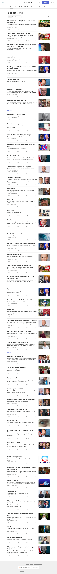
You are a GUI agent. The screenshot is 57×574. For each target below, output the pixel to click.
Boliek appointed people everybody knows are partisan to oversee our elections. (21, 169)
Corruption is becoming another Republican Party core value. (22, 116)
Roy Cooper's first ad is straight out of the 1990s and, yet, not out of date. (22, 334)
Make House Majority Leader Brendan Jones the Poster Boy (21, 468)
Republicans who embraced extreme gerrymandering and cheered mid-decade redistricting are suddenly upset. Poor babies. (21, 483)
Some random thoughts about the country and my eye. (20, 422)
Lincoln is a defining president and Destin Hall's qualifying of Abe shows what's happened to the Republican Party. (21, 280)
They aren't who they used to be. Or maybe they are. (21, 548)
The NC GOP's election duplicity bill (18, 33)
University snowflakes (14, 537)
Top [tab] (13, 16)
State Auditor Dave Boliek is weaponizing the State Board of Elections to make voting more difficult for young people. (21, 323)
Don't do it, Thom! (13, 156)
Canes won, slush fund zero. (16, 367)
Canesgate (10, 309)
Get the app (35, 567)
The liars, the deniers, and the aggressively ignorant (21, 502)
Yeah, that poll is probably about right (19, 135)
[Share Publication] (40, 2)
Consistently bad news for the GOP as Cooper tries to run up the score (22, 45)
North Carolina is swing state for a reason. (17, 136)
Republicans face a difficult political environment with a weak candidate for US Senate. (22, 291)
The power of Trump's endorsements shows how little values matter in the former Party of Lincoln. (21, 391)
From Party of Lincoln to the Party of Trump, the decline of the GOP (21, 277)
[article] (28, 25)
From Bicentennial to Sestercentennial (19, 300)
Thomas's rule (11, 491)
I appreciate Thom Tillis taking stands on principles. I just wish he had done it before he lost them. (21, 551)
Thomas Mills (14, 27)
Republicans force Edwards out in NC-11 (17, 81)
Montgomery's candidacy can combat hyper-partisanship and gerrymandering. (22, 518)
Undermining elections (14, 254)
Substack (22, 571)
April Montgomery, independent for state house (20, 514)
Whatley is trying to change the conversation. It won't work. (21, 59)
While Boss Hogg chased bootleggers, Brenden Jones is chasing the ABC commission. (20, 191)
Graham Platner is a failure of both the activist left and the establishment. (21, 202)
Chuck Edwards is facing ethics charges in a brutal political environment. (21, 434)
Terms (31, 564)
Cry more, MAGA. (12, 480)
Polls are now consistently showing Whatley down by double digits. (21, 246)
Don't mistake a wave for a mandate (18, 234)
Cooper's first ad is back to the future (19, 331)
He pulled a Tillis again (14, 89)
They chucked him (13, 79)
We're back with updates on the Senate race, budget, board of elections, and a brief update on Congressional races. (22, 102)
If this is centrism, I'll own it (15, 124)
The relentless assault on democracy (19, 265)
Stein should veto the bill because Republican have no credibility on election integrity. (20, 36)
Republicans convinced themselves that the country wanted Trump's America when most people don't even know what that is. (21, 358)
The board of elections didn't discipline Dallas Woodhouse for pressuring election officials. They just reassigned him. (22, 180)
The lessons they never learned (17, 409)
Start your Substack (25, 567)
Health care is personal (14, 457)
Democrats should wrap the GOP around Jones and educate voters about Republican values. (21, 472)
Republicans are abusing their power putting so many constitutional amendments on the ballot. (20, 380)
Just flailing (11, 57)
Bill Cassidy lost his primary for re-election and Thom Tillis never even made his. (21, 412)
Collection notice (38, 564)
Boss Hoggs (11, 188)
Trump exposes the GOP (15, 389)
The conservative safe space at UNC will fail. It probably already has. (20, 529)
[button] (11, 6)
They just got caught (14, 177)
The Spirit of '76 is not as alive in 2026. (16, 301)
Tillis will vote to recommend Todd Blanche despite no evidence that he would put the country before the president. (21, 92)
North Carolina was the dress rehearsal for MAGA (21, 145)
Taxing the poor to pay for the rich (18, 342)
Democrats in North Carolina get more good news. (19, 401)
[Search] (36, 2)
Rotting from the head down (16, 114)
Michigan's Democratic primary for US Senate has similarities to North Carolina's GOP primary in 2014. (22, 445)
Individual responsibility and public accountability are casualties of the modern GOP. (20, 505)
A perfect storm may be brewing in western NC (21, 431)
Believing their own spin (15, 356)
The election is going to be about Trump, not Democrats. (20, 236)
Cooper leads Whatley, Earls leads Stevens (21, 399)
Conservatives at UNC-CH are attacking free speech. (19, 539)
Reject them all (12, 378)
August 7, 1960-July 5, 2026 (14, 212)
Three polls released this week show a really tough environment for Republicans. (19, 48)
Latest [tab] (9, 16)
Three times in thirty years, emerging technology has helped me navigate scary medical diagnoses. (21, 25)
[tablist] (14, 16)
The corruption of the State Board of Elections (22, 320)
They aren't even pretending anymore (19, 167)
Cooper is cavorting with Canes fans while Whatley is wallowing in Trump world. (20, 369)
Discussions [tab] (18, 16)
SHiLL (9, 526)
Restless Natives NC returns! (16, 100)
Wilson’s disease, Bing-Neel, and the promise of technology (21, 21)
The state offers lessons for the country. (16, 148)
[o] (44, 103)
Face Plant (10, 199)
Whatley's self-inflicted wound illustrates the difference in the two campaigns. (22, 312)
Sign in (52, 2)
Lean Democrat (12, 289)
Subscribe (45, 2)
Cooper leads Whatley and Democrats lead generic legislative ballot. (22, 71)
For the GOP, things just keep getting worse (21, 244)
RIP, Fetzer (10, 210)
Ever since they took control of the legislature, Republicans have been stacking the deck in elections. (21, 268)
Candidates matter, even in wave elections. (17, 493)
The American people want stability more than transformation (18, 126)
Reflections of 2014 (13, 443)
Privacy (27, 564)
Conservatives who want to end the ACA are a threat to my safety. (21, 459)
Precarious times (12, 420)
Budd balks (11, 220)
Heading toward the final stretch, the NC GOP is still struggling (21, 67)
